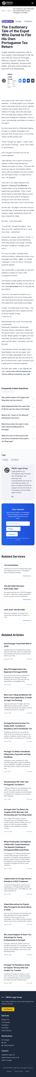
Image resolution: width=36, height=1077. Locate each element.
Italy (5, 1042)
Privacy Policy (18, 1071)
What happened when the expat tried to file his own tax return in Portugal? (16, 407)
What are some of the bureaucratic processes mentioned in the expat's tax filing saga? (15, 438)
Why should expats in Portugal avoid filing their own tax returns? (15, 398)
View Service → (27, 576)
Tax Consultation (11, 565)
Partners (9, 1071)
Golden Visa (5, 1019)
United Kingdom (9, 1045)
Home (3, 11)
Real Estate (5, 1028)
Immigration (5, 1025)
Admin (27, 1071)
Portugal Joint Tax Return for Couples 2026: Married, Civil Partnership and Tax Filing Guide (18, 812)
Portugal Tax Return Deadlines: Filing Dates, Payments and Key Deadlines (17, 754)
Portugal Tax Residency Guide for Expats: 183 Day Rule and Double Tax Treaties (17, 967)
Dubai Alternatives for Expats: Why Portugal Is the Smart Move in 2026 (17, 907)
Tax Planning (6, 1022)
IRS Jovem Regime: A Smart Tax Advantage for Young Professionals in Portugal (17, 937)
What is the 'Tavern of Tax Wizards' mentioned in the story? (15, 416)
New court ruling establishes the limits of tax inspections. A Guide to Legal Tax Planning (18, 697)
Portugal (5, 460)
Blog (9, 11)
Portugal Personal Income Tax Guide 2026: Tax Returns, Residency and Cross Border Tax (18, 726)
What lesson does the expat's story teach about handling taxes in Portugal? (15, 427)
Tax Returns (15, 460)
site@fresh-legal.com (8, 1055)
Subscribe (11, 534)
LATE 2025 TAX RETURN (14, 610)
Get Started (8, 1009)
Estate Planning (6, 1030)
